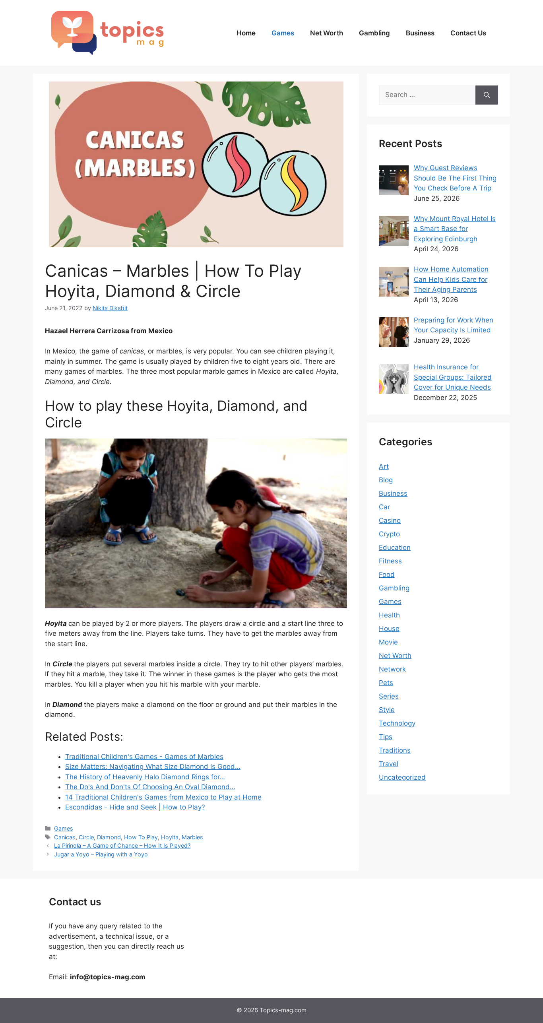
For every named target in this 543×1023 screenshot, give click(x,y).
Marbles (192, 837)
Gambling (374, 33)
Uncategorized (402, 777)
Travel (388, 764)
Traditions (395, 750)
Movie (388, 642)
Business (420, 33)
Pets (386, 683)
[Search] (486, 95)
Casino (390, 520)
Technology (397, 723)
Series (389, 696)
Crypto (389, 534)
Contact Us (468, 33)
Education (395, 547)
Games (283, 33)
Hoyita (169, 837)
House (389, 629)
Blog (386, 480)
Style (387, 710)
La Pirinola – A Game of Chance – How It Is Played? (122, 845)
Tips (385, 737)
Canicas (65, 837)
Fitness (390, 561)
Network (392, 669)
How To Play (141, 837)
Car (384, 507)
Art (384, 466)
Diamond (109, 837)
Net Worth (326, 33)
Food (387, 574)
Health (389, 615)
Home (246, 33)
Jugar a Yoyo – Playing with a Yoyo (101, 854)
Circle (86, 837)
